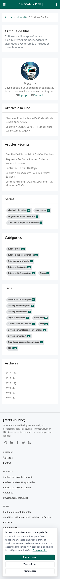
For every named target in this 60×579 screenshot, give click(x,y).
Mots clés (22, 17)
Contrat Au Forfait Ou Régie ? (22, 168)
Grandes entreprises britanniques (25, 342)
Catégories (13, 237)
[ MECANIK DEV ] (31, 4)
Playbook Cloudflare (19, 210)
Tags (8, 288)
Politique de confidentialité (17, 511)
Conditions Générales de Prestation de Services (27, 517)
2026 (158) (11, 373)
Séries (9, 199)
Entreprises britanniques (21, 299)
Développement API (19, 336)
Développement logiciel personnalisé (26, 330)
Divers (44, 273)
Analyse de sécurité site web (17, 477)
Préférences (30, 570)
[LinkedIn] (11, 442)
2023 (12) (11, 383)
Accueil (9, 17)
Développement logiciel (20, 305)
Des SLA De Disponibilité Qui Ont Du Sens (30, 154)
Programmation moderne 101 (22, 216)
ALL (12, 348)
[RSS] (29, 442)
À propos (24, 95)
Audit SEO (8, 492)
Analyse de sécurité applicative (19, 482)
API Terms (8, 522)
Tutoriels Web (16, 249)
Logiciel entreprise (18, 317)
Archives (11, 363)
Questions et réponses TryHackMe (24, 222)
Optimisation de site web (21, 324)
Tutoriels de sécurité (19, 267)
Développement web (19, 311)
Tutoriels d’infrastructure (21, 273)
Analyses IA (42, 210)
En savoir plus (40, 550)
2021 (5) (10, 393)
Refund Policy (10, 527)
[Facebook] (17, 442)
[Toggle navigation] (4, 4)
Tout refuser (30, 564)
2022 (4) (10, 388)
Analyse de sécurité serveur (17, 487)
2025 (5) (10, 378)
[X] (23, 442)
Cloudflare (40, 317)
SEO (43, 324)
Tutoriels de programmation (22, 255)
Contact (38, 95)
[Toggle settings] (56, 4)
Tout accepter (30, 557)
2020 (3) (10, 398)
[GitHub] (5, 442)
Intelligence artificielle (20, 261)
